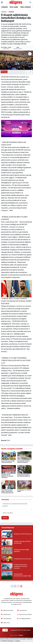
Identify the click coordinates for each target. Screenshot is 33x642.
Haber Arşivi (6, 622)
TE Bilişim (20, 635)
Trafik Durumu (7, 614)
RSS (6, 630)
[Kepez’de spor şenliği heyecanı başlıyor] (8, 455)
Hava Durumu (23, 610)
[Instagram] (18, 586)
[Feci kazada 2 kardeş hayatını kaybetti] (24, 455)
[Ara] (30, 2)
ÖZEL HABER (14, 7)
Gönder (5, 517)
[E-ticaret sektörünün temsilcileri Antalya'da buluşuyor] (16, 60)
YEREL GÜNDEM (25, 7)
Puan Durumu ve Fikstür (25, 614)
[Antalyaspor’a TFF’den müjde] (24, 484)
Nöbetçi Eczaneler (8, 610)
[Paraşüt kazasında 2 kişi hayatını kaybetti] (24, 469)
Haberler (3, 12)
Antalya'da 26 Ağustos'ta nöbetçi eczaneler (7, 476)
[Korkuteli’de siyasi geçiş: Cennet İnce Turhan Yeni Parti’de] (8, 484)
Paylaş (5, 71)
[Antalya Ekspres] (15, 2)
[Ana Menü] (2, 2)
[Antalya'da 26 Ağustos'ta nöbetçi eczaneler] (8, 469)
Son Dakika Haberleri (24, 618)
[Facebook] (12, 586)
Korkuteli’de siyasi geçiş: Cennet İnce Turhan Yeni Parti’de (7, 491)
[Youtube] (21, 586)
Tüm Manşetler (7, 618)
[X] (15, 586)
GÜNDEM (4, 7)
